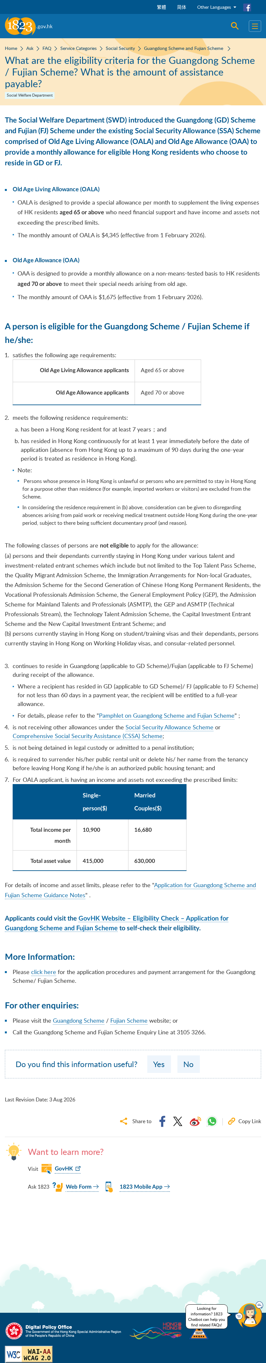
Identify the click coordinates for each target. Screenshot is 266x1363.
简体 (181, 7)
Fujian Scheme (129, 1020)
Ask (29, 48)
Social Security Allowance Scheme (169, 727)
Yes (158, 1064)
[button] (249, 1314)
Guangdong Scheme (78, 1020)
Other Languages (214, 7)
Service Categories (78, 48)
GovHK (64, 1168)
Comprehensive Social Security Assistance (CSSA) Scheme (88, 736)
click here (43, 972)
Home (11, 48)
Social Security (120, 48)
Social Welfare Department (30, 95)
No (188, 1064)
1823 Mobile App (141, 1187)
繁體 (161, 7)
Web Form (78, 1187)
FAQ (46, 48)
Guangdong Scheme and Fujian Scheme (184, 48)
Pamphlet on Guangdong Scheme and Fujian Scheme (167, 715)
